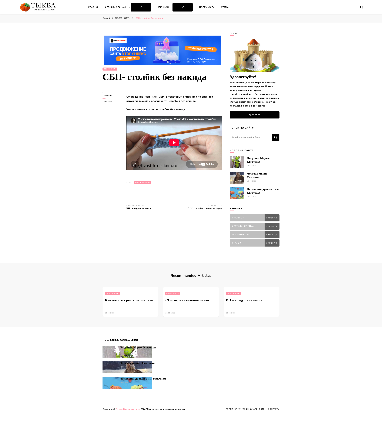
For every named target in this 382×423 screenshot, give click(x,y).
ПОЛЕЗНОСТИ (206, 7)
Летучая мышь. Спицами (137, 363)
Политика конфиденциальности (245, 409)
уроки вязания (142, 183)
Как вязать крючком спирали (129, 300)
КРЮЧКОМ (163, 7)
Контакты (273, 409)
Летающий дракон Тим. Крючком (143, 378)
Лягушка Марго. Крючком (138, 347)
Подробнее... (254, 114)
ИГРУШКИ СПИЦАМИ (116, 7)
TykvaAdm (107, 96)
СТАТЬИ (225, 7)
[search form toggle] (361, 7)
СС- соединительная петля (187, 300)
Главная (93, 7)
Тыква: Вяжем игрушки (128, 409)
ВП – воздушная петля (244, 300)
